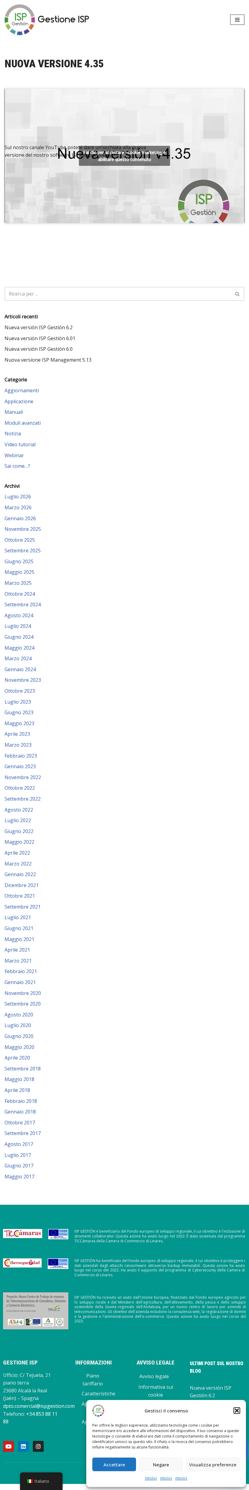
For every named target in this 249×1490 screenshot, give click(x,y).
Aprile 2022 (17, 852)
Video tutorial (20, 444)
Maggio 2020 (19, 1047)
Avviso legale (154, 1376)
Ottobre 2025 (20, 540)
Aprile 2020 (17, 1057)
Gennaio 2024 (20, 669)
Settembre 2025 (23, 550)
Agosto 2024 (19, 615)
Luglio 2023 (18, 701)
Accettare (114, 1465)
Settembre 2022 (23, 798)
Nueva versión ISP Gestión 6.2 (39, 327)
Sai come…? (17, 466)
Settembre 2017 (23, 1133)
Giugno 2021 (19, 928)
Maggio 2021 (19, 939)
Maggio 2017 (19, 1176)
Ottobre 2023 (20, 691)
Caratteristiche (98, 1393)
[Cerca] (237, 294)
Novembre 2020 (23, 993)
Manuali (14, 412)
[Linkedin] (23, 1446)
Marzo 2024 (18, 658)
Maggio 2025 (19, 572)
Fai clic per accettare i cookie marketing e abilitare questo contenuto (124, 155)
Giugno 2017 (19, 1165)
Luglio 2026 (18, 496)
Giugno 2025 (19, 561)
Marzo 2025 (18, 583)
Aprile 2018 (17, 1090)
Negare (161, 1465)
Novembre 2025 (23, 529)
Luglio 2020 (18, 1025)
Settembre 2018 (23, 1068)
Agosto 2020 (19, 1014)
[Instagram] (38, 1446)
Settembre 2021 (23, 906)
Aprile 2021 (17, 949)
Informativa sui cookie (155, 1391)
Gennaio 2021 (20, 982)
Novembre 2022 (23, 777)
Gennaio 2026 (20, 518)
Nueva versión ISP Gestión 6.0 (39, 349)
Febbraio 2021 (21, 971)
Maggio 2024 (19, 648)
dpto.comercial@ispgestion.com (39, 1406)
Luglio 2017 (18, 1155)
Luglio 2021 (18, 917)
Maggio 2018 (19, 1079)
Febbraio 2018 (21, 1101)
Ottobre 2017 (20, 1122)
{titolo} (151, 1478)
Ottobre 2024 (20, 594)
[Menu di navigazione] (237, 20)
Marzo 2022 (18, 863)
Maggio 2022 (19, 842)
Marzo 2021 (18, 960)
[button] (237, 1411)
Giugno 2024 (19, 637)
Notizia (13, 433)
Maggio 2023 (19, 723)
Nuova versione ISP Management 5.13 (48, 360)
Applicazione (19, 401)
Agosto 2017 (19, 1144)
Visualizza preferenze (213, 1465)
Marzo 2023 (18, 745)
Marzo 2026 (18, 507)
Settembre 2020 (23, 1003)
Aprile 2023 (17, 734)
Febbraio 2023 (21, 755)
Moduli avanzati (23, 423)
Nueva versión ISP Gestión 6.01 (40, 338)
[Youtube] (8, 1446)
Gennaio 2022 (20, 874)
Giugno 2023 (19, 712)
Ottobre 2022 (20, 788)
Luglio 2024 (18, 626)
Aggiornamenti (22, 390)
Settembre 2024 (23, 604)
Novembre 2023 (23, 680)
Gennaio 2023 (20, 766)
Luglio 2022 (18, 820)
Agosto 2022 (19, 809)
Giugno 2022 (19, 831)
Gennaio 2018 (20, 1111)
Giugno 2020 (19, 1036)
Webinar (14, 455)
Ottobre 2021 (20, 895)
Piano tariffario (93, 1379)
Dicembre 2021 (22, 885)
